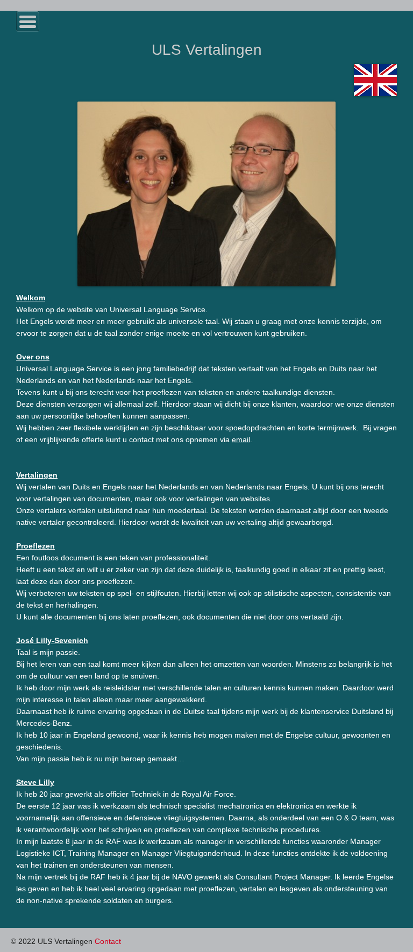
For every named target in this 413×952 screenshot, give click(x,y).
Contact (108, 941)
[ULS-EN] (375, 79)
